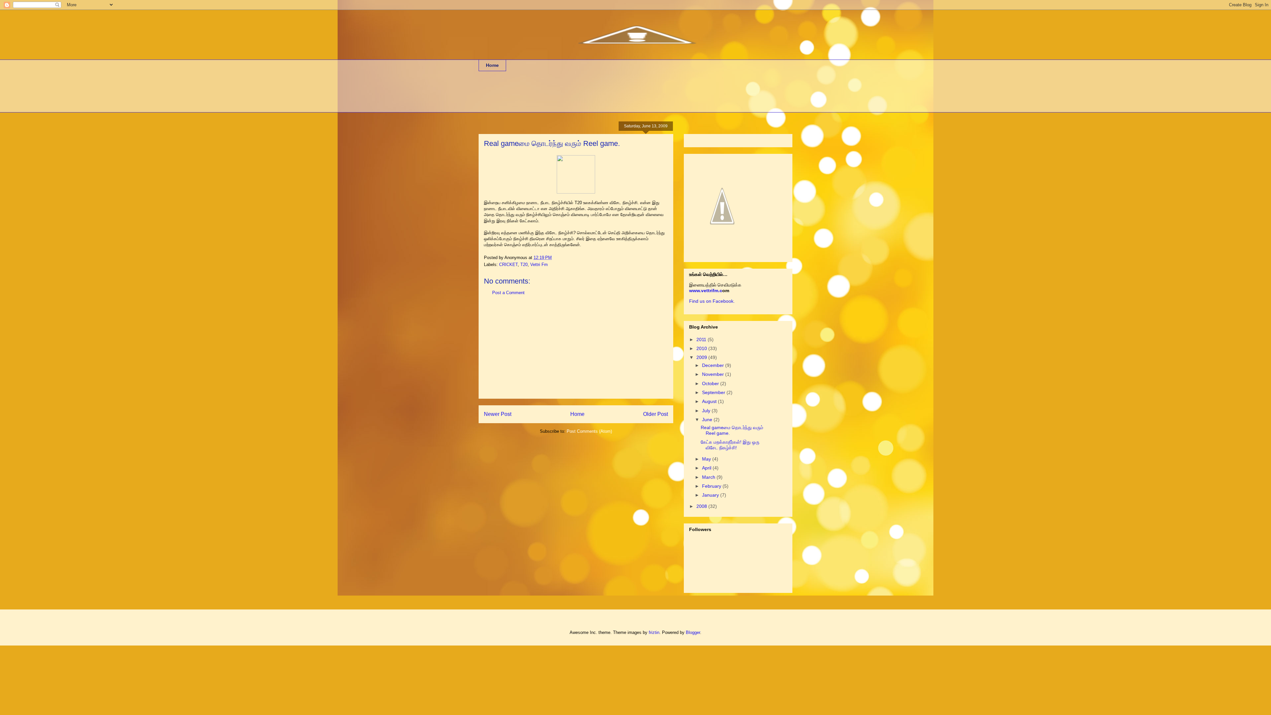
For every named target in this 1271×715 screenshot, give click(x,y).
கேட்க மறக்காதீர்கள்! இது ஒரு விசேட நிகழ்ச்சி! (730, 444)
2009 (702, 357)
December (713, 365)
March (709, 477)
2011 (702, 339)
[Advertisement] (599, 96)
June (708, 419)
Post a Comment (508, 292)
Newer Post (497, 414)
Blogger (693, 632)
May (707, 459)
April (707, 467)
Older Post (655, 414)
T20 (524, 264)
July (707, 410)
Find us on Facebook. (712, 301)
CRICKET (508, 264)
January (711, 495)
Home (492, 65)
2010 (702, 348)
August (710, 401)
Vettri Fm (539, 264)
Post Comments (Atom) (589, 431)
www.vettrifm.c (705, 290)
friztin (654, 632)
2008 (702, 506)
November (713, 374)
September (714, 392)
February (712, 486)
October (711, 383)
